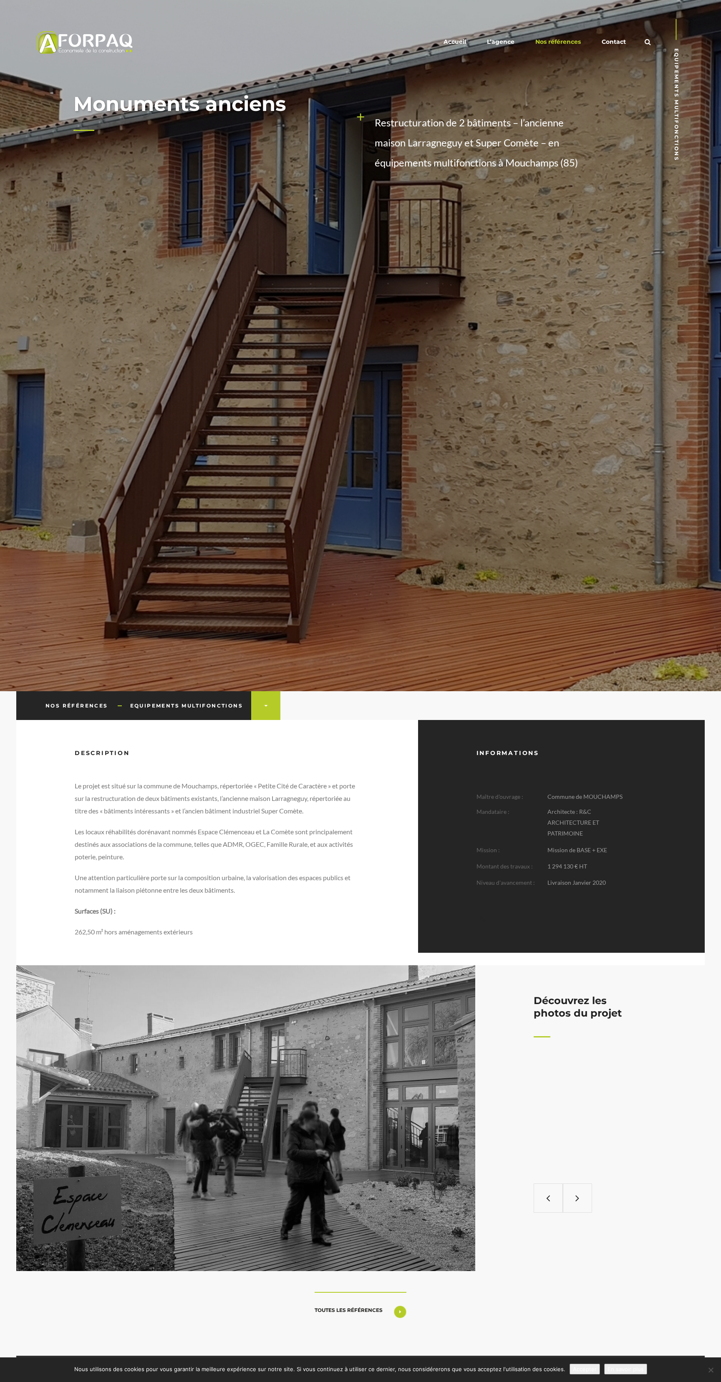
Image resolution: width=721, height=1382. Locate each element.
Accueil (455, 41)
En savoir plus (626, 1369)
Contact (614, 41)
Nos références (558, 41)
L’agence (500, 41)
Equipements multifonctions (186, 705)
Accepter (585, 1369)
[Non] (710, 1370)
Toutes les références (349, 1310)
